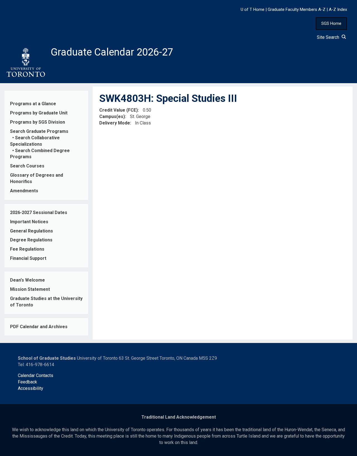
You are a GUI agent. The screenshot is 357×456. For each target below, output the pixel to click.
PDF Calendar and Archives (38, 326)
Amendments (24, 190)
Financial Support (28, 258)
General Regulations (31, 231)
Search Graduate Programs (39, 131)
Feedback (27, 382)
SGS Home (331, 23)
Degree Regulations (31, 240)
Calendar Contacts (35, 375)
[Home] (25, 62)
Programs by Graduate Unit (38, 113)
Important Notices (29, 221)
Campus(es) (112, 116)
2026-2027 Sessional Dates (38, 212)
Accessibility (30, 388)
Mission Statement (30, 289)
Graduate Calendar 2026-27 (112, 52)
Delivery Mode (114, 123)
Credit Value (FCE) (118, 110)
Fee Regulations (27, 249)
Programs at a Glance (33, 103)
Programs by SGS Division (37, 122)
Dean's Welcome (27, 280)
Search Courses (27, 166)
